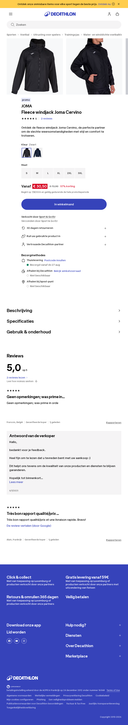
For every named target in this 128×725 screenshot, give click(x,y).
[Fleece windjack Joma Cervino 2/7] (94, 66)
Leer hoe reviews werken (20, 381)
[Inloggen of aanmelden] (109, 14)
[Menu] (11, 14)
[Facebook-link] (9, 641)
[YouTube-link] (16, 641)
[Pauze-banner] (113, 4)
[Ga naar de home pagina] (60, 14)
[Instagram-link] (24, 641)
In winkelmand (64, 204)
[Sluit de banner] (118, 4)
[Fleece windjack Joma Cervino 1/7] (35, 66)
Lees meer (16, 482)
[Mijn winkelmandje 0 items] (117, 14)
